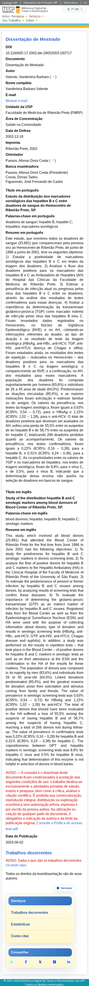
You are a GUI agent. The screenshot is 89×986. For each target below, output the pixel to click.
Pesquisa (17, 16)
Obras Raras (71, 2)
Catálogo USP (9, 3)
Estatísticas (20, 924)
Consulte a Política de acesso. (60, 823)
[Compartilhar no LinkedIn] (68, 962)
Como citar (20, 936)
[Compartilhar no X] (40, 962)
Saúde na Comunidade (23, 124)
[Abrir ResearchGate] (54, 962)
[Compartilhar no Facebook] (26, 962)
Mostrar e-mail (16, 101)
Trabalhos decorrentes (29, 912)
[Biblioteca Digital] (17, 9)
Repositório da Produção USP (40, 2)
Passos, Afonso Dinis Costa (27, 160)
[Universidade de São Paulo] (8, 10)
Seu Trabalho (11, 20)
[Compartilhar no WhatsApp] (11, 962)
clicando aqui (16, 865)
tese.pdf (12, 829)
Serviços (35, 16)
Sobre (30, 20)
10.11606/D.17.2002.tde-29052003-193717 (39, 53)
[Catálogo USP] (53, 76)
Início (6, 16)
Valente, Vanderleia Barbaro (27, 77)
